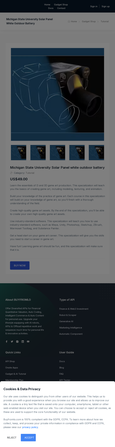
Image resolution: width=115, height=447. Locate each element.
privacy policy (30, 427)
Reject (11, 437)
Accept (29, 437)
